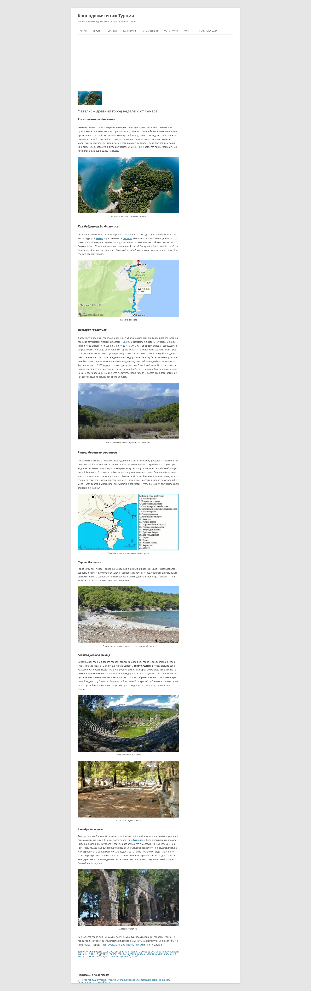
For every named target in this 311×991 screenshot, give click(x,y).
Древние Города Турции (140, 953)
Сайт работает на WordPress (94, 982)
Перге (129, 944)
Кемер (99, 238)
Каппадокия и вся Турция (106, 15)
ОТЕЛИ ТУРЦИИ (150, 30)
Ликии (126, 341)
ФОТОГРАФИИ (171, 30)
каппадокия (131, 951)
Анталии (127, 238)
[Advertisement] (155, 62)
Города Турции (117, 953)
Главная (82, 30)
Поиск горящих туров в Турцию (97, 979)
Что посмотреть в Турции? (123, 956)
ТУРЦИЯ (97, 30)
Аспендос (119, 944)
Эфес (110, 944)
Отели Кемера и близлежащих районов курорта (145, 979)
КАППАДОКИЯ (130, 30)
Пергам (138, 944)
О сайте (188, 30)
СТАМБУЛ (112, 30)
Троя (104, 944)
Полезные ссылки (208, 30)
